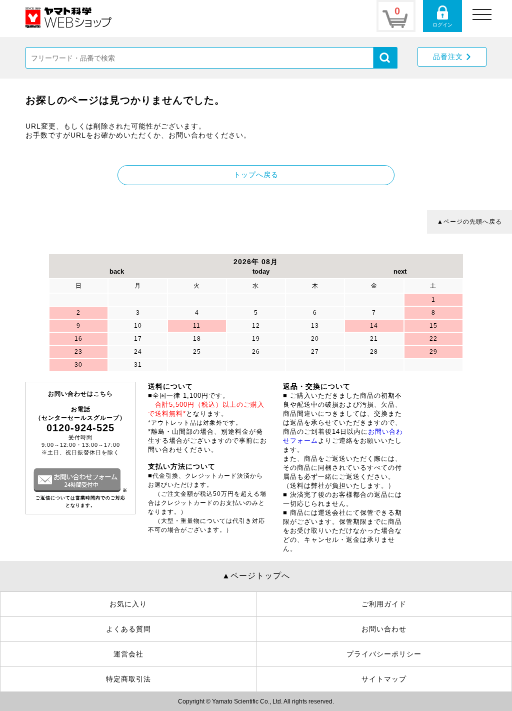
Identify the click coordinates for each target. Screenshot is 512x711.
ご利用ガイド (384, 604)
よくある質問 (128, 629)
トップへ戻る (256, 175)
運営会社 (129, 654)
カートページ (396, 16)
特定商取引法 (128, 679)
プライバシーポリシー (384, 654)
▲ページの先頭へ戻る (469, 221)
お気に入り (128, 604)
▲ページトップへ (256, 575)
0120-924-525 (80, 427)
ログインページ (442, 16)
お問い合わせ (384, 629)
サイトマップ (384, 679)
